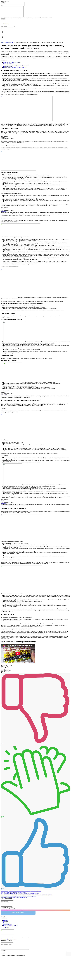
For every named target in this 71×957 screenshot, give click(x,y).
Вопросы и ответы (7, 66)
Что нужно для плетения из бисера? (11, 62)
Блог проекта (6, 922)
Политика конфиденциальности (8, 939)
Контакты (5, 920)
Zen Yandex (6, 24)
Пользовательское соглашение (10, 925)
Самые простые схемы (8, 63)
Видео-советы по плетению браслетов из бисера (14, 67)
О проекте (5, 921)
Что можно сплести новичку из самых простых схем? (16, 65)
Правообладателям (7, 924)
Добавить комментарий (18, 912)
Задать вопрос (4, 139)
